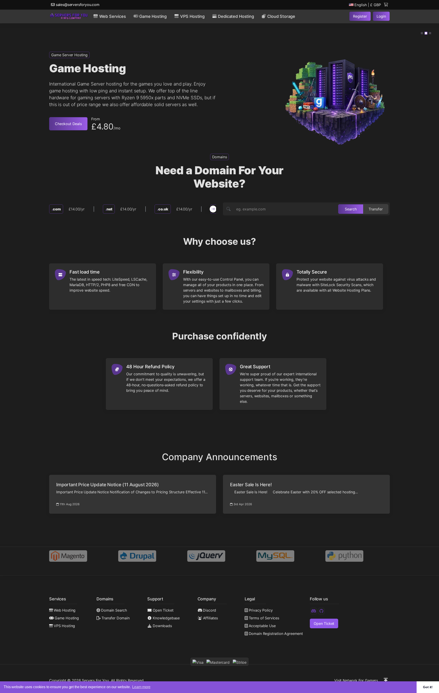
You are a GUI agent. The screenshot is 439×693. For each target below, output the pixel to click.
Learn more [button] (141, 687)
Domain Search (114, 610)
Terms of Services (264, 618)
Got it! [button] (428, 687)
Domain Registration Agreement (276, 633)
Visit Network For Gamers (356, 680)
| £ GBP (367, 5)
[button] (422, 33)
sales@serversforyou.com (77, 4)
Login (381, 16)
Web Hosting (64, 610)
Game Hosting (67, 618)
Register (360, 16)
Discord (209, 610)
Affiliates (210, 618)
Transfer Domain (115, 618)
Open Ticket (163, 610)
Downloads (162, 625)
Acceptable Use (262, 625)
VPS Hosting (64, 625)
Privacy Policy (261, 610)
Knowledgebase (166, 618)
